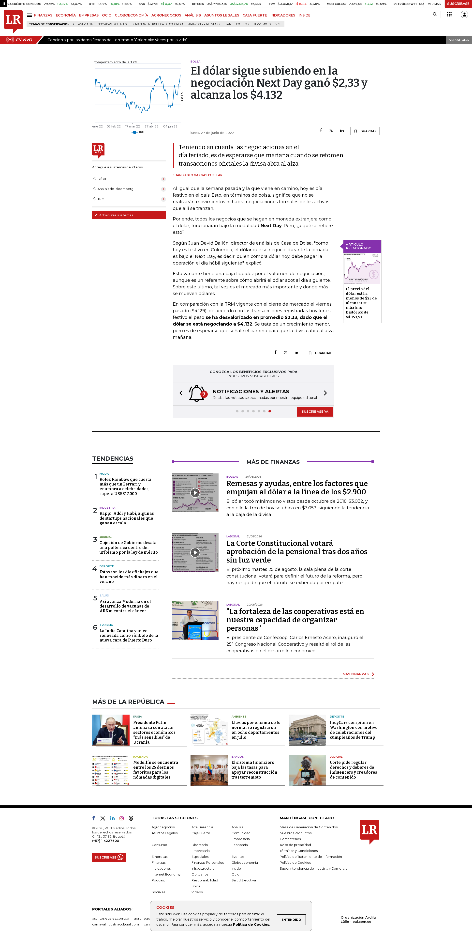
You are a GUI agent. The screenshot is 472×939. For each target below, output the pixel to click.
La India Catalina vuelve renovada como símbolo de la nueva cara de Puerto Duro (129, 635)
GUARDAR (368, 131)
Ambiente (239, 716)
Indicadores (161, 868)
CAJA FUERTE (255, 15)
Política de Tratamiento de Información (311, 857)
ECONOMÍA (66, 15)
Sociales (158, 892)
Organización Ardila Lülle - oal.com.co (358, 919)
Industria (107, 507)
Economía (240, 845)
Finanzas (158, 862)
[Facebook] (321, 130)
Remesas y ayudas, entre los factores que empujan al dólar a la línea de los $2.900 (297, 487)
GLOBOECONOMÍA (131, 15)
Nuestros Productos (295, 833)
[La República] (13, 22)
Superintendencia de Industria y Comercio (314, 868)
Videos (197, 892)
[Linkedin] (342, 130)
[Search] (434, 14)
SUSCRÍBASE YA (315, 411)
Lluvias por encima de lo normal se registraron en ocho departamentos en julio (256, 730)
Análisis (237, 827)
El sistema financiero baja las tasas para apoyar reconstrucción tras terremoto (254, 770)
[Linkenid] (114, 819)
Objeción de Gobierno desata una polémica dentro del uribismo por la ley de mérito (129, 547)
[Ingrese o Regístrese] (464, 14)
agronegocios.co (148, 918)
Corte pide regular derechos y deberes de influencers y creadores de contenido (353, 770)
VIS (278, 24)
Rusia (137, 716)
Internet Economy (166, 874)
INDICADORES (282, 15)
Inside (236, 868)
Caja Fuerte (201, 833)
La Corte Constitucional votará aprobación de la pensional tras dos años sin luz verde (297, 551)
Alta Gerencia (202, 827)
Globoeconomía (245, 862)
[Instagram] (123, 819)
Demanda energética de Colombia (157, 24)
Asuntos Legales (164, 833)
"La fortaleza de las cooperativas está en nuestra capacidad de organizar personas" (295, 620)
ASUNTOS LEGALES (221, 15)
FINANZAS (43, 15)
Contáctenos (290, 839)
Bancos (238, 756)
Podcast (158, 880)
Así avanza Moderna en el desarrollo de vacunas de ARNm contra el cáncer (125, 606)
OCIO (106, 15)
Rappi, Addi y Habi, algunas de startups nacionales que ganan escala (127, 518)
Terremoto (262, 24)
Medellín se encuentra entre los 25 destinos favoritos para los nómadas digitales (155, 770)
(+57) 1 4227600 (105, 841)
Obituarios (200, 874)
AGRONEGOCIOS (166, 15)
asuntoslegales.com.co (110, 918)
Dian (227, 24)
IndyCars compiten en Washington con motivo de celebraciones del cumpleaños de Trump (354, 730)
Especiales (200, 857)
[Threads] (133, 819)
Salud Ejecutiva (244, 880)
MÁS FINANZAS (356, 674)
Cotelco (242, 24)
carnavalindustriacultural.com (115, 924)
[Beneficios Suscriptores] (449, 14)
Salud (104, 595)
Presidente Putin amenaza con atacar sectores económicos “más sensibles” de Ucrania (154, 732)
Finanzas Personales (208, 862)
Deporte (107, 566)
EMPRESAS (89, 15)
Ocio (235, 874)
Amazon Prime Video (204, 24)
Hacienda (140, 756)
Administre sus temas (116, 215)
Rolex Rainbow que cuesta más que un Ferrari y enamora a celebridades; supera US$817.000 (125, 486)
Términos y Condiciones (299, 851)
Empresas (159, 857)
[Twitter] (331, 130)
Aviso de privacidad (295, 845)
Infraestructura (203, 868)
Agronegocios (163, 827)
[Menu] (30, 15)
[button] (179, 393)
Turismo (106, 624)
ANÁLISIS (193, 15)
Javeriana (85, 24)
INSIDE (304, 15)
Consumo (159, 845)
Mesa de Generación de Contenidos (309, 827)
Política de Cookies (251, 924)
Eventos (238, 857)
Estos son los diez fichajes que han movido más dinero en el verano (129, 577)
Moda (104, 473)
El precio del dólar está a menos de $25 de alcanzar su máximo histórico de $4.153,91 (361, 303)
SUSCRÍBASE (458, 3)
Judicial (106, 537)
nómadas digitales (112, 24)
